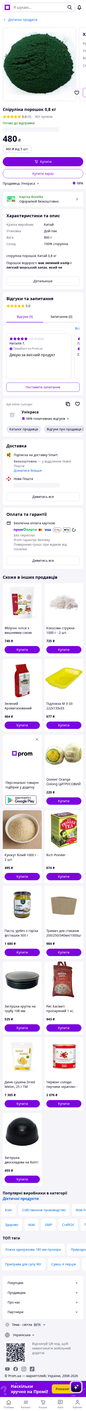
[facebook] (15, 1369)
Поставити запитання (43, 387)
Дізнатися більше (28, 470)
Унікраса (30, 412)
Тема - (22, 1324)
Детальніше (43, 281)
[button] (43, 161)
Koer (8, 1210)
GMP (48, 1224)
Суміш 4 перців (63, 1264)
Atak (31, 1224)
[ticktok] (32, 1369)
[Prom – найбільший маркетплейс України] (7, 7)
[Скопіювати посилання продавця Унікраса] (68, 404)
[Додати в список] (76, 92)
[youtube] (7, 1369)
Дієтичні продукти (21, 1198)
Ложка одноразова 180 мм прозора (33, 1249)
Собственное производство (44, 1210)
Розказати (64, 1389)
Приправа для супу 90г (23, 1264)
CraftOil (68, 1224)
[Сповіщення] (79, 7)
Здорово (11, 1224)
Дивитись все (43, 496)
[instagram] (24, 1369)
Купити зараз (43, 173)
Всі (77, 328)
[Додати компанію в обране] (77, 404)
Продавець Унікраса (19, 183)
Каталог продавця (23, 429)
